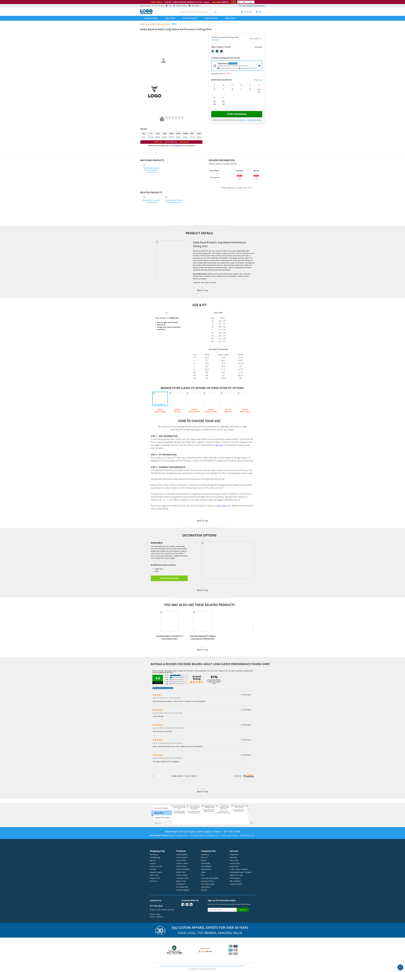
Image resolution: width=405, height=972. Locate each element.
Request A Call (155, 878)
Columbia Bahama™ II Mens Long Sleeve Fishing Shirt (173, 201)
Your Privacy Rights (208, 884)
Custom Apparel (151, 18)
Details (206, 2)
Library (203, 872)
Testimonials (205, 863)
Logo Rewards (206, 869)
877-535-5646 (159, 6)
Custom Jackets (181, 854)
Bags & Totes (181, 881)
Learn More (215, 40)
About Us (204, 857)
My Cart (152, 860)
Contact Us (154, 881)
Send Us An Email (168, 910)
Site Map (204, 890)
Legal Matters (206, 887)
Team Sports (230, 18)
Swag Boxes (234, 854)
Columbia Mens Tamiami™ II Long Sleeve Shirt (151, 201)
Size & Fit (258, 80)
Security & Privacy (207, 881)
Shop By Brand (211, 18)
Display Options (177, 776)
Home (142, 24)
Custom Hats (181, 872)
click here (219, 445)
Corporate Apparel (183, 890)
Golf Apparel (180, 884)
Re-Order (153, 869)
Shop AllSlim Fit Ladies (245, 410)
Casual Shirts (150, 24)
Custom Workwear (182, 869)
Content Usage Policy (206, 966)
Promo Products (190, 18)
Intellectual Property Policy (190, 966)
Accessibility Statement (237, 966)
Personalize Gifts (182, 887)
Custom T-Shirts (182, 863)
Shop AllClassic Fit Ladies (194, 410)
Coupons (153, 863)
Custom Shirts (181, 866)
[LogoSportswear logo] (146, 14)
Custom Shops (235, 863)
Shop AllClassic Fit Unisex (211, 410)
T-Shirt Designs (239, 869)
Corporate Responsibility (209, 878)
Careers (203, 860)
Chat (170, 6)
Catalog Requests (236, 884)
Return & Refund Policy (222, 966)
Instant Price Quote (254, 120)
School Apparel (235, 878)
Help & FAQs (154, 875)
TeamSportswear (182, 878)
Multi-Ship (233, 857)
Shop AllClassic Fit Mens (160, 410)
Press (203, 875)
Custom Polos (181, 860)
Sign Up (242, 910)
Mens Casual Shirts (163, 24)
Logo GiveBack (206, 866)
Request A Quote (156, 872)
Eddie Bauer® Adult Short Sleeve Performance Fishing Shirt (151, 170)
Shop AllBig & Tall (177, 410)
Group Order (234, 866)
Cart (259, 12)
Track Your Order (181, 6)
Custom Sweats (181, 857)
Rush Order (170, 18)
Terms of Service (176, 966)
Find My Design (155, 857)
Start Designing (237, 114)
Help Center (195, 6)
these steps (222, 505)
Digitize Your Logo (236, 875)
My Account (154, 854)
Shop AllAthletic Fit (228, 410)
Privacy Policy (165, 966)
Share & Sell (234, 860)
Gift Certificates (235, 881)
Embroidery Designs (240, 872)
